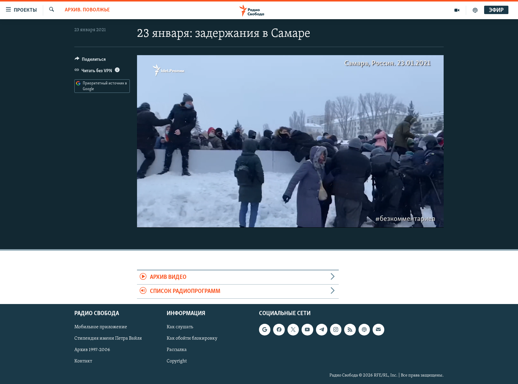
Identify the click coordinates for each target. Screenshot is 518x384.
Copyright (177, 361)
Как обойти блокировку (192, 338)
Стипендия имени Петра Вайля (108, 338)
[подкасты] (475, 10)
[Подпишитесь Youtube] (307, 329)
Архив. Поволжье (87, 10)
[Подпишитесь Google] (264, 329)
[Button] (90, 60)
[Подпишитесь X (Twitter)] (293, 329)
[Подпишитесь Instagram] (335, 329)
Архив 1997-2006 (92, 350)
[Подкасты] (364, 329)
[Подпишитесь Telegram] (321, 329)
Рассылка (177, 350)
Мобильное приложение (100, 327)
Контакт (83, 361)
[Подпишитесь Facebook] (278, 329)
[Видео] (457, 10)
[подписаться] (378, 329)
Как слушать (180, 327)
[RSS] (350, 329)
